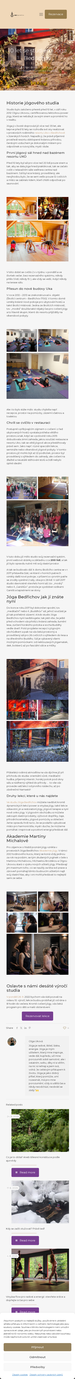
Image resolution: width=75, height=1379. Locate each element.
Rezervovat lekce (37, 1016)
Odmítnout (37, 1357)
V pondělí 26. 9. (16, 996)
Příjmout (37, 1347)
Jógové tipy (39, 70)
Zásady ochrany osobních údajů (46, 1374)
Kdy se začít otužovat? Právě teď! (25, 1228)
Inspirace (26, 70)
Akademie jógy (48, 850)
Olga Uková (30, 67)
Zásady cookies (20, 1374)
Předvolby (37, 1367)
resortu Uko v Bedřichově (50, 132)
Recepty (52, 70)
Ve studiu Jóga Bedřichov (22, 802)
